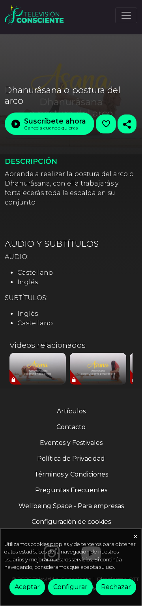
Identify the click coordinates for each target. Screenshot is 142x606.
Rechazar (116, 587)
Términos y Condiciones (71, 474)
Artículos (71, 411)
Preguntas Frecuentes (71, 490)
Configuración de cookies (71, 521)
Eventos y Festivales (71, 443)
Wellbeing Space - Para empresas (71, 506)
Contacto (71, 427)
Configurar (70, 587)
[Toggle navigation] (126, 15)
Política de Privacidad (71, 458)
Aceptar (27, 587)
